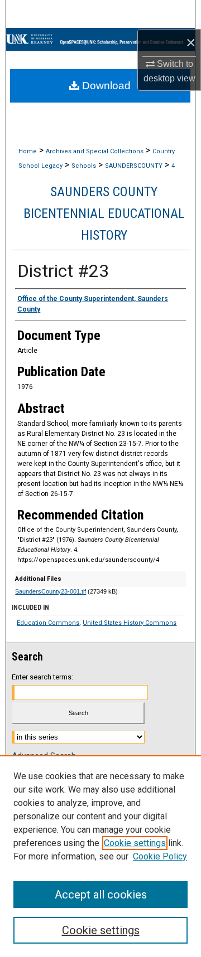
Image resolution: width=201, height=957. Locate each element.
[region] (100, 856)
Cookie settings (135, 843)
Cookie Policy (160, 856)
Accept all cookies (101, 894)
